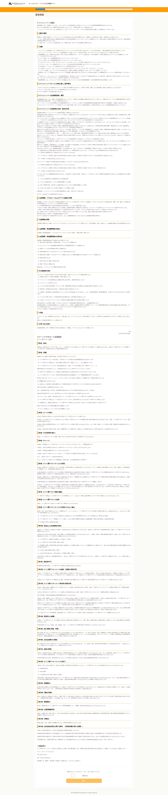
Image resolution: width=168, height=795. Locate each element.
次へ (84, 781)
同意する (85, 776)
